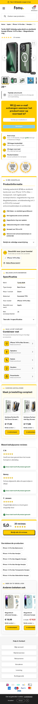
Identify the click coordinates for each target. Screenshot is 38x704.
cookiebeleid (28, 696)
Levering (19, 670)
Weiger (21, 700)
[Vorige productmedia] (4, 57)
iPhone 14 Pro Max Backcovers (13, 548)
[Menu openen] (3, 8)
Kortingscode (19, 676)
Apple (9, 24)
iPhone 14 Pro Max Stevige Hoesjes (14, 564)
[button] (34, 7)
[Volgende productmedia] (33, 57)
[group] (19, 24)
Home (3, 24)
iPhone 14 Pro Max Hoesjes (11, 553)
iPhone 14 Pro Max (19, 24)
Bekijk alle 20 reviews (19, 532)
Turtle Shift (21, 282)
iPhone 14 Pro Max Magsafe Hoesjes (14, 559)
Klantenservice (19, 653)
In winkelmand (12, 432)
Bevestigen (19, 126)
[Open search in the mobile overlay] (19, 16)
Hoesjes (29, 24)
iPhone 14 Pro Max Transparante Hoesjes (16, 570)
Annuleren (19, 664)
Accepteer (11, 700)
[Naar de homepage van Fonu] (19, 8)
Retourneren (19, 658)
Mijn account (19, 647)
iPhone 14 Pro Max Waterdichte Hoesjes (16, 575)
